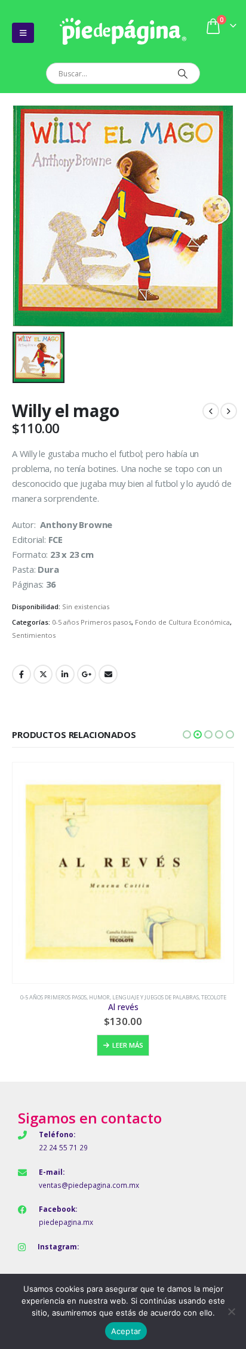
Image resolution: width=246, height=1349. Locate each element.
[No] (231, 1311)
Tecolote (213, 997)
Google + (86, 674)
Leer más (127, 1045)
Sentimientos (34, 635)
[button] (187, 734)
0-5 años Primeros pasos (91, 622)
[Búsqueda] (182, 73)
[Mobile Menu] (23, 33)
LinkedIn (65, 674)
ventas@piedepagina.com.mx (89, 1185)
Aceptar (126, 1331)
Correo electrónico (108, 674)
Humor (99, 997)
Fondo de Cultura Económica (182, 622)
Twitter (43, 674)
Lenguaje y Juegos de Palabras (155, 997)
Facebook (21, 674)
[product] (123, 873)
